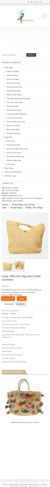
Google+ (34, 2)
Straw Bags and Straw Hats (20, 485)
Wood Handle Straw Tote (16, 122)
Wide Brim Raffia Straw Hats (17, 149)
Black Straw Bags (13, 129)
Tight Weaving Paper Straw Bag (18, 98)
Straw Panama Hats (14, 153)
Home (5, 204)
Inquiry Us (20, 304)
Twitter (31, 2)
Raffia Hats (11, 141)
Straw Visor (11, 164)
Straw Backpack (12, 106)
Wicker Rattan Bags (14, 95)
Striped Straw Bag (13, 133)
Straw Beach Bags (13, 83)
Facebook (28, 2)
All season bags (10, 176)
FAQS (43, 485)
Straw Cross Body (13, 125)
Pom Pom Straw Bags (15, 102)
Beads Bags (8, 168)
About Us (36, 485)
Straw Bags (8, 68)
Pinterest (41, 2)
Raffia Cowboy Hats (14, 160)
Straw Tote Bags (13, 79)
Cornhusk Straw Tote (14, 118)
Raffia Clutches (12, 75)
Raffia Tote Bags (13, 71)
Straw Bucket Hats (13, 145)
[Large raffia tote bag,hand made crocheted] (7, 266)
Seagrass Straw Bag (14, 87)
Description (9, 304)
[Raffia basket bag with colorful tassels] (25, 398)
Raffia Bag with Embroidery (17, 114)
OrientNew (13, 193)
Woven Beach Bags (14, 110)
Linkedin (38, 2)
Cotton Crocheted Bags (13, 172)
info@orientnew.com (15, 196)
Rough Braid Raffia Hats (16, 156)
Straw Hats (8, 137)
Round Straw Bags (13, 91)
